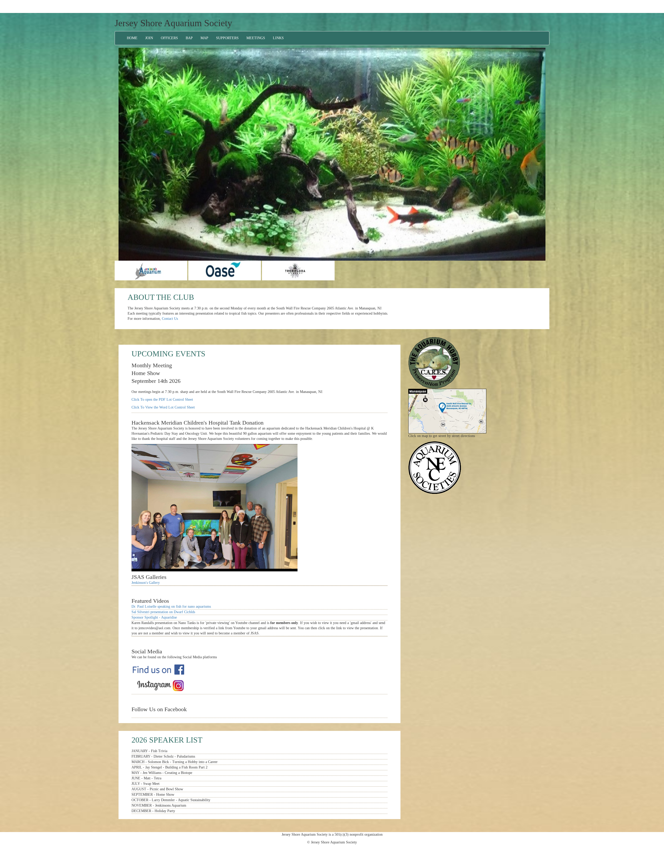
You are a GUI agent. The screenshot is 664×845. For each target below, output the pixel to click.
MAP (204, 38)
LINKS (278, 38)
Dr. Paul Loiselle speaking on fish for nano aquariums (171, 606)
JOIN (149, 38)
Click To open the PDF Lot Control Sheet (162, 399)
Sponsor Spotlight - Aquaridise (154, 617)
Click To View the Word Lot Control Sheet (163, 407)
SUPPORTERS (227, 38)
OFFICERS (169, 38)
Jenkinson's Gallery (146, 583)
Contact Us (170, 319)
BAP (189, 38)
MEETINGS (255, 38)
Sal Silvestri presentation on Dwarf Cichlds (163, 612)
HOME (132, 38)
